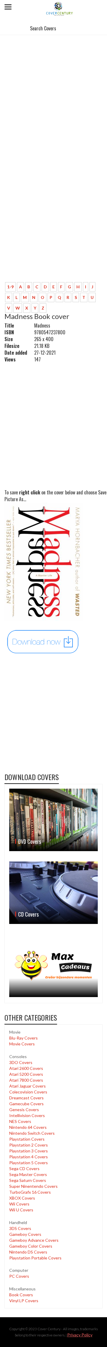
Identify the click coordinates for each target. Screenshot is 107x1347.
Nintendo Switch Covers (32, 1133)
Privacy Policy (79, 1334)
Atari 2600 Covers (26, 1068)
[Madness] (43, 641)
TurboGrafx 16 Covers (30, 1192)
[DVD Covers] (53, 820)
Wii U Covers (21, 1209)
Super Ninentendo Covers (33, 1186)
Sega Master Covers (28, 1174)
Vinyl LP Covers (23, 1300)
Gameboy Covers (25, 1234)
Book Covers (21, 1294)
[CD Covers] (53, 892)
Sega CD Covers (24, 1168)
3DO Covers (20, 1062)
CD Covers (28, 914)
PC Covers (19, 1276)
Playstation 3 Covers (28, 1150)
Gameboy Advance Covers (34, 1240)
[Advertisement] (53, 93)
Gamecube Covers (26, 1103)
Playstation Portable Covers (35, 1257)
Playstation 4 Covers (28, 1156)
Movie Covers (22, 1043)
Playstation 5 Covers (28, 1162)
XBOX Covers (22, 1197)
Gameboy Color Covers (30, 1246)
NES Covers (20, 1121)
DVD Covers (29, 841)
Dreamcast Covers (26, 1097)
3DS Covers (20, 1228)
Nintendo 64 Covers (28, 1127)
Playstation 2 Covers (28, 1144)
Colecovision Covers (28, 1091)
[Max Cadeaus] (53, 965)
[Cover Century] (60, 8)
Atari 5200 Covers (26, 1074)
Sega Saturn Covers (27, 1180)
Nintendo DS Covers (28, 1251)
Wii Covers (19, 1203)
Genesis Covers (24, 1109)
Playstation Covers (27, 1139)
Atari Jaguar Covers (27, 1085)
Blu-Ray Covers (23, 1037)
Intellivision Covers (27, 1115)
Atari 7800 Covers (26, 1080)
